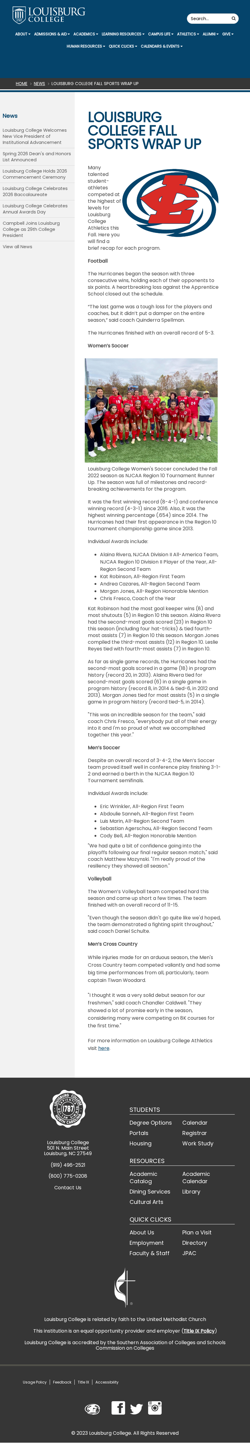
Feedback (62, 1382)
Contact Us (67, 1187)
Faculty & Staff (150, 1253)
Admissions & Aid (51, 34)
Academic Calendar (196, 1177)
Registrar (194, 1133)
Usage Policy (35, 1382)
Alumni (209, 34)
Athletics (187, 34)
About (21, 34)
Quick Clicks (122, 46)
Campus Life (159, 34)
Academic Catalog (143, 1177)
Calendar (195, 1122)
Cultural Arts (146, 1202)
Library (191, 1191)
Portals (139, 1133)
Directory (194, 1243)
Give (226, 34)
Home (21, 84)
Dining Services (150, 1191)
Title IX (83, 1382)
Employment (147, 1243)
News (39, 84)
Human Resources (85, 46)
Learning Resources (122, 34)
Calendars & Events (160, 46)
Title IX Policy (199, 1330)
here (103, 1048)
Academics (84, 34)
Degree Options (151, 1122)
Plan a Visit (197, 1232)
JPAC (189, 1253)
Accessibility (107, 1382)
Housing (141, 1143)
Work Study (197, 1143)
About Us (142, 1232)
